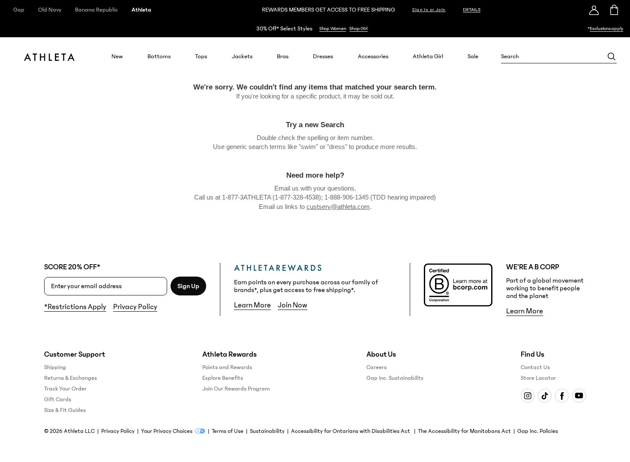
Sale (473, 56)
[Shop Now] (315, 28)
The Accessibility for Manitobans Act (464, 431)
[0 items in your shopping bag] (613, 10)
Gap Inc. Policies (537, 431)
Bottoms (159, 56)
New (117, 56)
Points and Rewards (227, 367)
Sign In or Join (429, 9)
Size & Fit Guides (65, 410)
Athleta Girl (428, 56)
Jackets (242, 56)
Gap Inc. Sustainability (394, 378)
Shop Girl (358, 28)
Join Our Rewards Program (236, 388)
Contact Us (535, 367)
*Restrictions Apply (75, 307)
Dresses (323, 56)
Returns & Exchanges (70, 378)
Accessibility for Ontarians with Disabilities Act (351, 431)
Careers (376, 367)
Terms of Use (227, 431)
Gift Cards (57, 399)
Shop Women (332, 28)
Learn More (252, 305)
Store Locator (538, 378)
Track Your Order (65, 388)
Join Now (292, 305)
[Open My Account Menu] (594, 10)
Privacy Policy (135, 307)
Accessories (373, 56)
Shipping (55, 367)
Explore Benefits (222, 378)
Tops (201, 56)
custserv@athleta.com (338, 206)
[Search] (611, 56)
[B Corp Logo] (458, 285)
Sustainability (267, 431)
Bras (282, 56)
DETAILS (471, 9)
